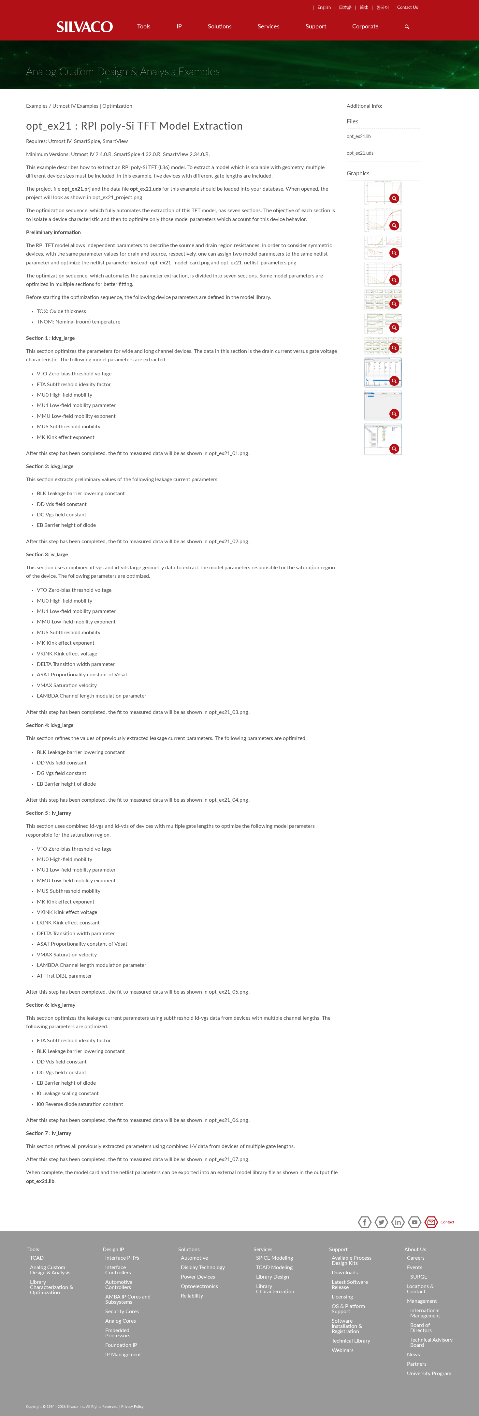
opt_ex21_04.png (228, 800)
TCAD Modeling (274, 1267)
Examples (37, 106)
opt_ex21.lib (40, 1181)
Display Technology (203, 1267)
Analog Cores (120, 1321)
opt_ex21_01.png (228, 453)
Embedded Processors (117, 1333)
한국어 (382, 8)
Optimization (117, 106)
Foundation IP (121, 1345)
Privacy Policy (132, 1406)
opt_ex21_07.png (228, 1159)
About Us (415, 1249)
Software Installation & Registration (347, 1326)
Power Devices (198, 1277)
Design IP (113, 1249)
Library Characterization (275, 1289)
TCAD (37, 1258)
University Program (429, 1373)
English (324, 8)
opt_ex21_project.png (117, 197)
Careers (416, 1258)
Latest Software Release (350, 1285)
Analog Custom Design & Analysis (50, 1270)
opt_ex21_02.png (228, 541)
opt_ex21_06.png (228, 1120)
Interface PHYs (122, 1258)
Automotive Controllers (118, 1285)
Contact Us (407, 8)
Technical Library (351, 1341)
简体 (364, 8)
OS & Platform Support (348, 1309)
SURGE (418, 1277)
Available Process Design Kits (351, 1260)
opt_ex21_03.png (228, 712)
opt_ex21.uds (360, 153)
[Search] (407, 27)
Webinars (343, 1350)
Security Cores (122, 1311)
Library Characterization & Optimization (51, 1287)
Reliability (192, 1295)
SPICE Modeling (274, 1258)
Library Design (272, 1277)
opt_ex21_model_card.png (180, 262)
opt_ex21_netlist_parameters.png (258, 262)
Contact (432, 1222)
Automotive (194, 1258)
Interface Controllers (118, 1270)
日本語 (345, 8)
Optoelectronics (199, 1286)
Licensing (342, 1296)
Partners (417, 1364)
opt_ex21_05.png (228, 992)
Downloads (345, 1272)
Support (338, 1249)
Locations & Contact (420, 1289)
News (413, 1354)
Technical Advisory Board (431, 1342)
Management (422, 1301)
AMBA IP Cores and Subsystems (128, 1299)
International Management (425, 1313)
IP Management (123, 1354)
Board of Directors (421, 1328)
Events (414, 1267)
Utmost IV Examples (75, 106)
